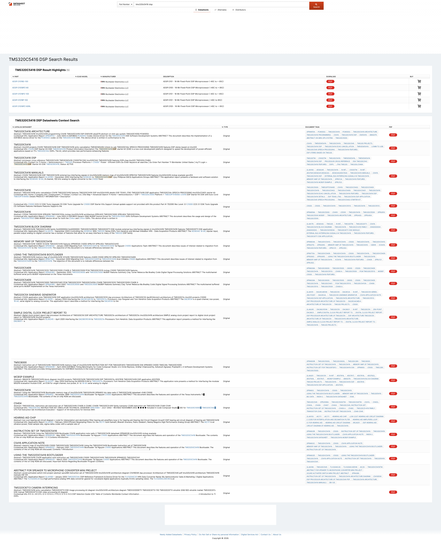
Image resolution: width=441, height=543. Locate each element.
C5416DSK (377, 476)
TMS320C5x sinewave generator (343, 295)
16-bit (362, 170)
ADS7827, (320, 379)
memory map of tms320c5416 (319, 179)
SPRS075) (310, 245)
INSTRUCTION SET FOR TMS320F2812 (321, 367)
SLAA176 (49, 231)
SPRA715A (49, 259)
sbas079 (373, 135)
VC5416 (382, 245)
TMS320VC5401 (359, 190)
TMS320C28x (353, 361)
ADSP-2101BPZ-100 (20, 94)
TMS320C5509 (369, 212)
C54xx (72, 218)
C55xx (82, 218)
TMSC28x (379, 367)
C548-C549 (358, 411)
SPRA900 (361, 367)
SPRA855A (50, 136)
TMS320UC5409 (344, 190)
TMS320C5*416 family (358, 227)
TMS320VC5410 (90, 246)
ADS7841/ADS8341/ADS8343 (318, 173)
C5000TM (322, 158)
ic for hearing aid (314, 423)
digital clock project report (369, 312)
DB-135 (332, 482)
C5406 (371, 283)
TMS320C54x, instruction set (353, 405)
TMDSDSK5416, (53, 164)
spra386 (355, 473)
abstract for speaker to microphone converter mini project (334, 470)
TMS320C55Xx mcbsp (315, 215)
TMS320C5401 (326, 283)
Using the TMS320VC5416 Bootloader (344, 256)
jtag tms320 (341, 164)
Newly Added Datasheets (171, 534)
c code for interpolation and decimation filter (328, 419)
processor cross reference (337, 161)
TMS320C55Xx (312, 218)
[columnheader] (42, 76)
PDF (330, 81)
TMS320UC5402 (328, 190)
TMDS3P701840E (172, 194)
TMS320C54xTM (355, 402)
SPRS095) (321, 245)
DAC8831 (18, 321)
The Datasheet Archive (17, 4)
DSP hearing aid (370, 423)
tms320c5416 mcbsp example (319, 182)
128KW (373, 245)
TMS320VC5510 (344, 206)
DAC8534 (188, 299)
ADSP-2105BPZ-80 (20, 87)
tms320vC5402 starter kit (349, 200)
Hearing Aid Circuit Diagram (337, 423)
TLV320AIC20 (131, 477)
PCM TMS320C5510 (367, 271)
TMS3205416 (376, 393)
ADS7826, (310, 379)
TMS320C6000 (78, 272)
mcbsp (381, 271)
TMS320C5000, (324, 361)
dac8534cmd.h (354, 301)
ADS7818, (361, 376)
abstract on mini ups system (320, 138)
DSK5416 (363, 135)
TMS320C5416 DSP (349, 135)
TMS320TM (311, 158)
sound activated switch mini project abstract (328, 473)
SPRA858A (50, 216)
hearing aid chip (339, 416)
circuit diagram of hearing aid (320, 426)
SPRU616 (381, 212)
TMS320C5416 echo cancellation (339, 146)
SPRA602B (50, 435)
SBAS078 (347, 379)
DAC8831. (310, 312)
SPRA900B (50, 367)
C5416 (336, 135)
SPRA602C (50, 447)
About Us (277, 534)
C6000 (349, 268)
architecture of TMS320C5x (319, 304)
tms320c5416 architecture (365, 132)
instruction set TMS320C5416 (337, 411)
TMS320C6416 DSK (346, 367)
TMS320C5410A (360, 283)
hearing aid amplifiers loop (365, 419)
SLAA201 (49, 381)
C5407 (326, 405)
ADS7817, (350, 376)
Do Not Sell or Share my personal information (219, 534)
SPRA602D (50, 459)
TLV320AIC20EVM (162, 479)
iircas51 (356, 423)
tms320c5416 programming (319, 135)
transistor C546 (314, 411)
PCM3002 (82, 136)
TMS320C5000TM (338, 402)
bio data (310, 397)
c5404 (334, 405)
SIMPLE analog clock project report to (325, 322)
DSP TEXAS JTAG (334, 197)
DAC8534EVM (87, 299)
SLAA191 (49, 299)
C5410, (367, 402)
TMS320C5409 (369, 268)
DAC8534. (322, 295)
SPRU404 (368, 215)
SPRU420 (357, 215)
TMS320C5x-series (369, 292)
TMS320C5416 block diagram (319, 227)
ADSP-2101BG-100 (20, 81)
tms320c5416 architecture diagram (354, 476)
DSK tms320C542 (360, 161)
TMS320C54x (209, 408)
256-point (311, 295)
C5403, (376, 402)
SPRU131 (332, 248)
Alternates (221, 10)
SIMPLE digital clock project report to (335, 312)
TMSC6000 (365, 361)
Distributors (240, 10)
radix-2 (320, 397)
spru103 (338, 182)
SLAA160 (49, 177)
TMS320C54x (43, 151)
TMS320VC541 (312, 462)
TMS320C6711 (361, 224)
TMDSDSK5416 (59, 149)
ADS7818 (339, 385)
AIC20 (362, 467)
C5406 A (338, 271)
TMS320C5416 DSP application (357, 197)
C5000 (95, 179)
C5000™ (96, 162)
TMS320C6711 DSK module (349, 230)
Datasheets (203, 10)
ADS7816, (340, 376)
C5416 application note (370, 295)
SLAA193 (49, 422)
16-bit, (41, 179)
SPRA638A (50, 272)
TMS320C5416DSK (327, 230)
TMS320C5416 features (348, 149)
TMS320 (69, 162)
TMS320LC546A (356, 164)
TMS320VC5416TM (375, 467)
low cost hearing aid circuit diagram (366, 416)
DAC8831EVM (85, 319)
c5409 (369, 260)
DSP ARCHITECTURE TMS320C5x (361, 316)
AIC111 (102, 422)
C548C (351, 408)
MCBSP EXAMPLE (334, 379)
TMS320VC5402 (351, 187)
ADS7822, (371, 376)
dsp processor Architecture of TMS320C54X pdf (328, 479)
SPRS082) (310, 256)
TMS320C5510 (374, 206)
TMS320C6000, (339, 361)
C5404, (309, 405)
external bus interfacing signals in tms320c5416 (347, 176)
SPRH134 (338, 179)
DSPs (331, 164)
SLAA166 (49, 477)
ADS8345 (87, 177)
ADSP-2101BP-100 (20, 100)
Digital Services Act (249, 534)
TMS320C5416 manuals (360, 173)
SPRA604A (50, 246)
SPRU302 (342, 248)
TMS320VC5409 (367, 187)
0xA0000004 (375, 227)
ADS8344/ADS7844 (339, 173)
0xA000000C (312, 230)
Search (316, 7)
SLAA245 (49, 319)
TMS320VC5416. (45, 248)
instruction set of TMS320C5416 (321, 364)
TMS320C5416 (118, 136)
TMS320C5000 (341, 138)
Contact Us (266, 534)
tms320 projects (364, 143)
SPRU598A (95, 408)
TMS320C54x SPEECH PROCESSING (321, 149)
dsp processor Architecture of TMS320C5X (326, 301)
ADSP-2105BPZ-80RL (21, 106)
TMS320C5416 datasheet (336, 397)
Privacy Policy (190, 534)
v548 (352, 397)
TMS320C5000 (194, 408)
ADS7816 (360, 382)
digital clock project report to (360, 322)
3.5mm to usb (377, 146)
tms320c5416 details (316, 197)
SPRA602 (49, 394)
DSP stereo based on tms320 (319, 153)
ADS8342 (88, 231)
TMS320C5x (101, 299)
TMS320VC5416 (313, 190)
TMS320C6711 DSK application (319, 236)
